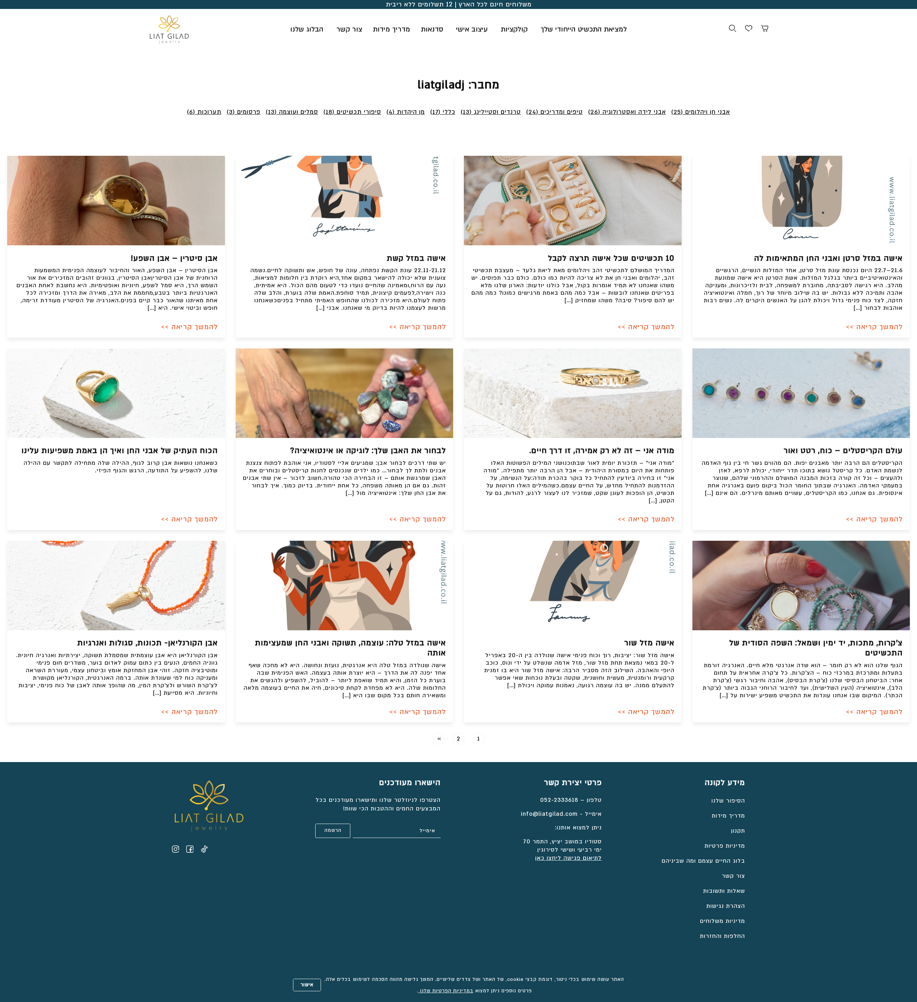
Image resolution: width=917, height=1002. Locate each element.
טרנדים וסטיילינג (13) (491, 112)
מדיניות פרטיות (725, 846)
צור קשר (349, 29)
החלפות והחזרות (722, 936)
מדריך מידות (391, 29)
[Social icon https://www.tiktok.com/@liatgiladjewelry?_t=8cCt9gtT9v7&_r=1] (204, 849)
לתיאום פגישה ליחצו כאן (568, 858)
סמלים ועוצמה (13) (292, 112)
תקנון (738, 831)
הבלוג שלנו (306, 29)
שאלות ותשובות (724, 891)
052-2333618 (559, 800)
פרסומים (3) (243, 112)
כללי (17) (442, 112)
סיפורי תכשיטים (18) (352, 112)
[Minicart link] (764, 29)
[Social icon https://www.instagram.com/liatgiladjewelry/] (175, 849)
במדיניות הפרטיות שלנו (446, 991)
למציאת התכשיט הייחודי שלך (584, 29)
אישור (307, 985)
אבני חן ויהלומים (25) (700, 112)
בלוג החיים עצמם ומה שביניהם (703, 861)
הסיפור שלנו (728, 801)
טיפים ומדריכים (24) (554, 112)
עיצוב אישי (472, 29)
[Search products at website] (732, 29)
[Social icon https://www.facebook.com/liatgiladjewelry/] (189, 849)
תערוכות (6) (204, 112)
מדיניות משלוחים (722, 921)
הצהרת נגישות (725, 906)
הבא (438, 738)
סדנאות (432, 29)
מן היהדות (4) (406, 112)
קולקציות (514, 29)
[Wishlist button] (748, 29)
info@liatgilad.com (549, 814)
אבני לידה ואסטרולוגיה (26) (627, 112)
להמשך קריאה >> (874, 327)
